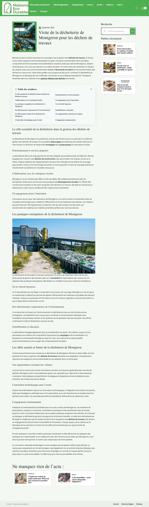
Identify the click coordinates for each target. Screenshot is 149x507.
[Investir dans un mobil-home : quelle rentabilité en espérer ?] (109, 67)
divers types (56, 142)
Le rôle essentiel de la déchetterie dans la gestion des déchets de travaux (32, 95)
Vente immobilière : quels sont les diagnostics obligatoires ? (81, 479)
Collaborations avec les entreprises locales (28, 100)
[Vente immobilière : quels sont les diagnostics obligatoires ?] (64, 478)
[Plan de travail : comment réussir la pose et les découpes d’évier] (109, 85)
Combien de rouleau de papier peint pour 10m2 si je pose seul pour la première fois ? (38, 479)
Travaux (31, 473)
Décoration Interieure (125, 81)
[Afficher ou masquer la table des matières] (64, 89)
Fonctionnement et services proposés (67, 95)
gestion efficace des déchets (53, 78)
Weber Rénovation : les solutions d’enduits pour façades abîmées (125, 50)
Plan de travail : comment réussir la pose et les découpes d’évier (124, 88)
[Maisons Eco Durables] (16, 8)
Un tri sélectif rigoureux (63, 104)
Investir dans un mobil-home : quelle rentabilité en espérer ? (125, 68)
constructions (65, 144)
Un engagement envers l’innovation (67, 100)
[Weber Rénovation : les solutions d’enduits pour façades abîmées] (109, 49)
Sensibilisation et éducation (64, 110)
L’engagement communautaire (65, 120)
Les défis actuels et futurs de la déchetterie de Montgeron (30, 115)
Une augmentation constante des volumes (68, 114)
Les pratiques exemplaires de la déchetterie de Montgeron (30, 105)
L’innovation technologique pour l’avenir (28, 120)
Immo (74, 474)
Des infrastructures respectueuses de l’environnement (32, 110)
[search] (137, 8)
